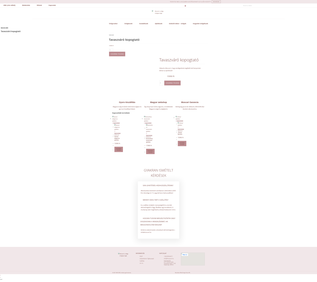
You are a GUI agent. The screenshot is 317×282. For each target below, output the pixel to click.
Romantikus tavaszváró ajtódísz (149, 140)
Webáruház (26, 5)
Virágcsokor (113, 23)
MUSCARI (4, 28)
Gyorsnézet (116, 123)
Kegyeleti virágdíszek (200, 23)
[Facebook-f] (232, 6)
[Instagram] (235, 6)
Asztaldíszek (143, 23)
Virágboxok (128, 23)
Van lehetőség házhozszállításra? (158, 185)
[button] (158, 185)
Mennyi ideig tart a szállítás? (155, 200)
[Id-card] (239, 6)
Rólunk (39, 5)
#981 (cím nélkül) (9, 5)
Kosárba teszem (117, 54)
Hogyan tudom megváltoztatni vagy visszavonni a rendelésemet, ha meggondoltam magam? (157, 221)
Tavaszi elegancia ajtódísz (117, 138)
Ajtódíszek (158, 23)
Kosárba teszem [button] (118, 149)
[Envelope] (237, 6)
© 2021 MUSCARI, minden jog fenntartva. (121, 272)
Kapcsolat (52, 5)
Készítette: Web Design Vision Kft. (182, 272)
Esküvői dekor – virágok (177, 23)
